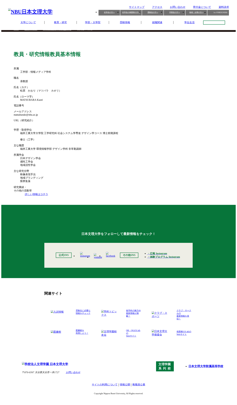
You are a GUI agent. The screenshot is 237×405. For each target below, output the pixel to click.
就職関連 (157, 22)
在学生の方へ (109, 12)
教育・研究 (60, 22)
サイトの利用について (105, 384)
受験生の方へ (153, 12)
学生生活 (189, 22)
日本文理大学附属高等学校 (205, 366)
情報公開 (125, 384)
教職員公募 (138, 384)
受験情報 (125, 22)
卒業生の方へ (174, 12)
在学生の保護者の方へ (131, 12)
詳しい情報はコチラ (36, 194)
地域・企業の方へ (196, 12)
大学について (28, 22)
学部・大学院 (92, 22)
